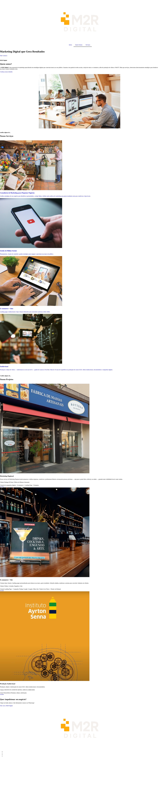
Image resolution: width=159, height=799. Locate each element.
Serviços (88, 45)
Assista (2, 694)
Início (70, 45)
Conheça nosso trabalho (6, 72)
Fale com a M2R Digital (6, 705)
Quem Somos (78, 45)
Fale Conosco (3, 55)
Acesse (2, 486)
